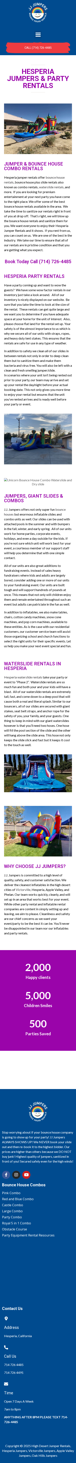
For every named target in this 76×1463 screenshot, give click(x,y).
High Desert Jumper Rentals (50, 1446)
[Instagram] (16, 1175)
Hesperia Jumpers (14, 1451)
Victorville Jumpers (41, 1451)
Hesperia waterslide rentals (23, 677)
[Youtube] (26, 1175)
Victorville (23, 889)
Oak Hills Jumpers (44, 1455)
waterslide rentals (51, 187)
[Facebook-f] (6, 1175)
